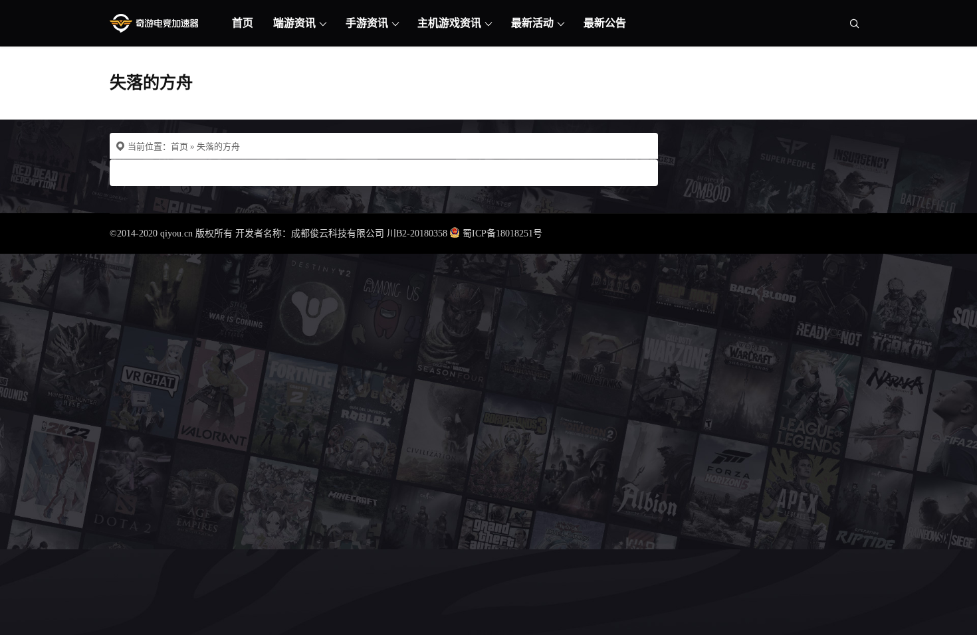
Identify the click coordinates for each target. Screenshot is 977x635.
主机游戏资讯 (449, 23)
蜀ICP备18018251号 (502, 233)
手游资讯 (367, 23)
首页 (242, 23)
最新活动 (532, 23)
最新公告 (605, 23)
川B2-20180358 (417, 233)
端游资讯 (294, 23)
